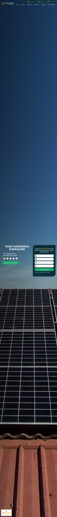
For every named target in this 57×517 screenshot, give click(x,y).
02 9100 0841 (44, 248)
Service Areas (51, 4)
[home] (7, 3)
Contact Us (43, 4)
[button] (23, 4)
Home (17, 4)
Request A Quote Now (11, 263)
